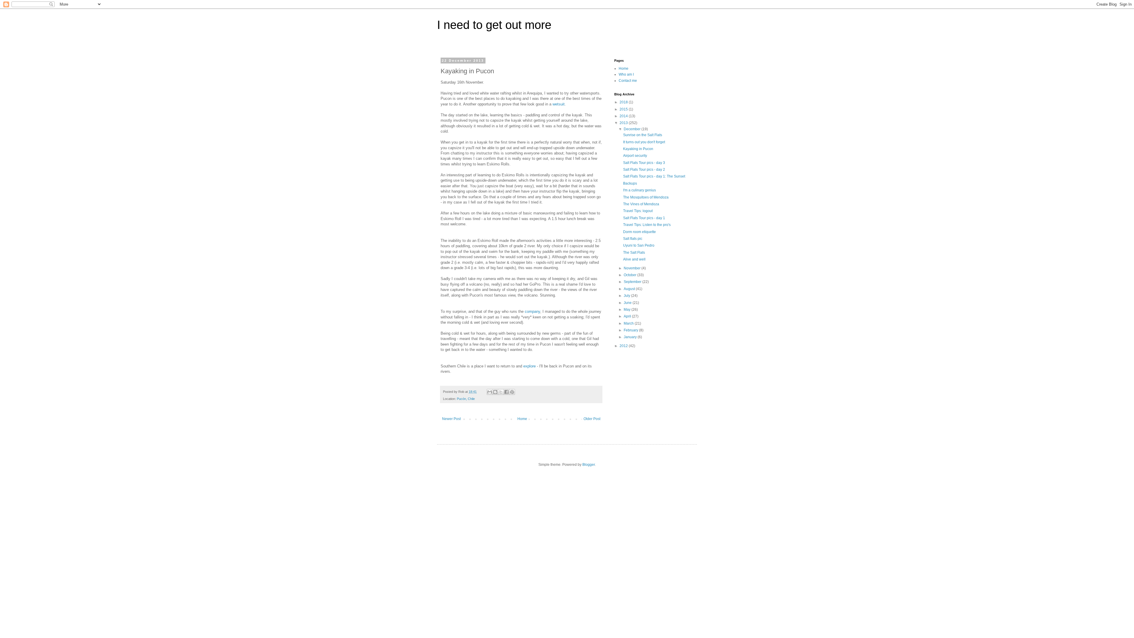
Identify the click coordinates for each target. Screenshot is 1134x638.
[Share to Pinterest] (512, 392)
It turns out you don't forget (644, 142)
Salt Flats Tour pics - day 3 (644, 163)
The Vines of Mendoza (641, 204)
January (631, 337)
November (632, 268)
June (628, 303)
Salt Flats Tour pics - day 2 (644, 169)
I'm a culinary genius (639, 190)
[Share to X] (501, 392)
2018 (624, 102)
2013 (624, 123)
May (627, 309)
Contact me (628, 81)
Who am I (626, 74)
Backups (630, 183)
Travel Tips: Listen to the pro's (647, 225)
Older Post (592, 419)
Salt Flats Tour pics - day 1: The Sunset (654, 176)
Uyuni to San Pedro (638, 245)
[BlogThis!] (495, 392)
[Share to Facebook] (506, 392)
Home (522, 419)
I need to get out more (494, 24)
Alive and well (634, 259)
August (630, 289)
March (629, 323)
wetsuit (559, 104)
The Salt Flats (634, 252)
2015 (624, 109)
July (627, 296)
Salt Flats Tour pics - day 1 (644, 218)
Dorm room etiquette (639, 232)
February (631, 330)
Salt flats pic (632, 239)
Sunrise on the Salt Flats (642, 135)
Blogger (588, 465)
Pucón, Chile (466, 399)
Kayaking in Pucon (638, 149)
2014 (624, 116)
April (628, 316)
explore (529, 366)
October (630, 275)
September (633, 282)
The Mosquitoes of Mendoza (646, 197)
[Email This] (490, 392)
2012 (624, 346)
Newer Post (451, 419)
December (632, 129)
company (532, 311)
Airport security (635, 156)
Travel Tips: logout (638, 211)
